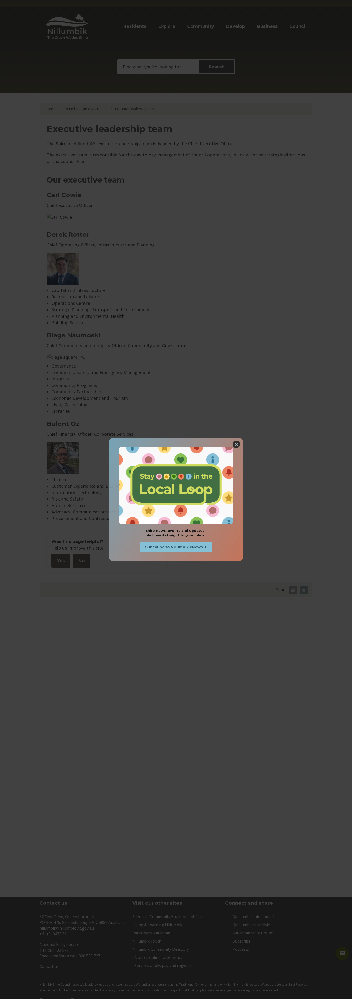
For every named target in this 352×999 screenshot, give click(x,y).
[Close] (236, 444)
